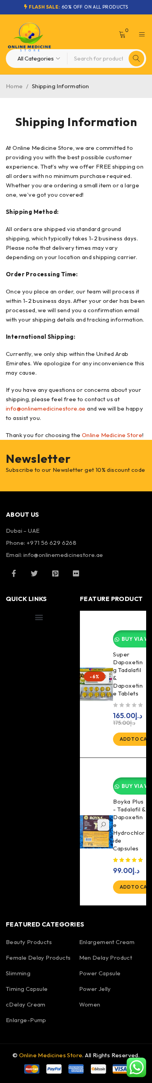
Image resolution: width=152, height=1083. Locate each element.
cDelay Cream (26, 1004)
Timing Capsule (27, 988)
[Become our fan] (13, 573)
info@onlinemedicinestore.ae (46, 408)
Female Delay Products (38, 957)
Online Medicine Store (112, 435)
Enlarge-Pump (26, 1020)
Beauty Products (29, 942)
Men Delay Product (106, 957)
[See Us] (55, 573)
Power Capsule (100, 973)
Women (90, 1004)
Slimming (18, 973)
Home (14, 86)
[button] (38, 616)
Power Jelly (95, 988)
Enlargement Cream (107, 942)
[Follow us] (34, 573)
